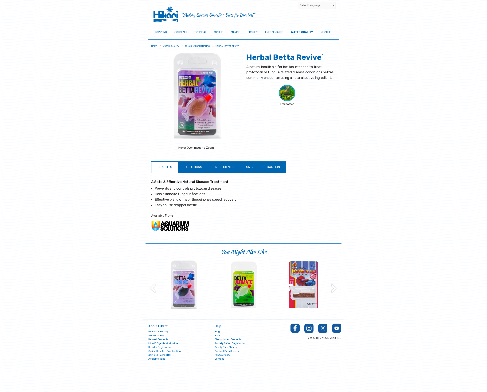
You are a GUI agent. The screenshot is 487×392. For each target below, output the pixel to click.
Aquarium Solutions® (197, 46)
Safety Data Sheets (226, 347)
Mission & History (158, 331)
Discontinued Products (228, 339)
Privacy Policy (222, 355)
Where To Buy (156, 335)
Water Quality (302, 32)
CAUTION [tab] (273, 167)
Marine (235, 32)
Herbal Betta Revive (227, 46)
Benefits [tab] (165, 167)
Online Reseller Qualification (164, 351)
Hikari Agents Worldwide (163, 343)
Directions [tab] (193, 167)
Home (154, 46)
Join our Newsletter (159, 355)
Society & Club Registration (230, 343)
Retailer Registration (160, 347)
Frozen (253, 32)
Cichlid (218, 32)
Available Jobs (156, 358)
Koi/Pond (161, 32)
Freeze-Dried (274, 32)
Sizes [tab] (250, 167)
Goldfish (180, 32)
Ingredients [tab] (224, 167)
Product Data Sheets (227, 351)
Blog (217, 331)
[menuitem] (154, 46)
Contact (219, 358)
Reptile (326, 32)
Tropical (200, 32)
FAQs (217, 335)
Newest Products (158, 339)
